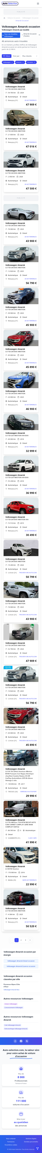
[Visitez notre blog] (15, 1041)
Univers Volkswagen (10, 1004)
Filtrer (8, 56)
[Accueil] (4, 18)
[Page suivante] (30, 940)
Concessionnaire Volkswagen (13, 1007)
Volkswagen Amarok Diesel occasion (21, 961)
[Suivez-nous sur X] (27, 1041)
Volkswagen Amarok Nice (11, 990)
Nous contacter (11, 1138)
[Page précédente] (12, 940)
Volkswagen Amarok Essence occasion (21, 966)
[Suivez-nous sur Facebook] (21, 1041)
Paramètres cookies (11, 1145)
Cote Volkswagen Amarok (12, 1025)
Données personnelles (31, 1142)
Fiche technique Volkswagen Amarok (15, 1029)
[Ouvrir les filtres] (37, 1148)
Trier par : (16, 56)
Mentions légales (31, 1138)
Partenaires (11, 1142)
